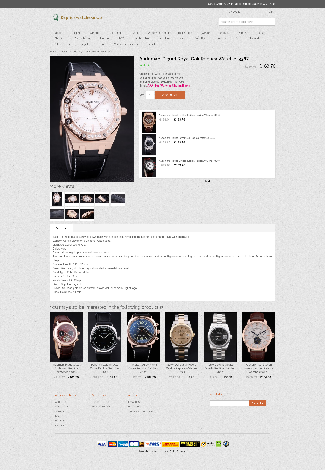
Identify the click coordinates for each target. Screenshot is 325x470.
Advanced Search (102, 406)
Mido (182, 38)
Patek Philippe (62, 44)
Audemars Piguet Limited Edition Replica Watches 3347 (189, 138)
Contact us (62, 406)
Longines (164, 38)
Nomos (221, 38)
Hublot (135, 32)
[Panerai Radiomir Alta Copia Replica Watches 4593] (143, 337)
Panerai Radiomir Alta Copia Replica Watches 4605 (105, 368)
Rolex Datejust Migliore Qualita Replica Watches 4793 (181, 368)
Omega (94, 32)
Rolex (57, 32)
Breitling (76, 32)
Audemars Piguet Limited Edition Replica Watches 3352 (189, 160)
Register (133, 406)
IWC (122, 38)
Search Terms (100, 402)
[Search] (271, 22)
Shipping (60, 411)
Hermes (105, 38)
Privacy (59, 420)
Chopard (59, 38)
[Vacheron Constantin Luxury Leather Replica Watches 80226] (258, 337)
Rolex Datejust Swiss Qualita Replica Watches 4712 (220, 368)
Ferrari (261, 32)
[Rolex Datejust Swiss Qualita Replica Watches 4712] (220, 337)
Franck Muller (82, 38)
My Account (135, 402)
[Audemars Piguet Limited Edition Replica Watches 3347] (149, 145)
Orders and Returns (140, 411)
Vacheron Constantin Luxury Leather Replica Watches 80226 (258, 368)
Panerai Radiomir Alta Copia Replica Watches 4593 (143, 368)
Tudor (101, 44)
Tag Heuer (115, 32)
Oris (238, 38)
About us (60, 402)
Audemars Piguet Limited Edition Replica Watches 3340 (189, 115)
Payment (60, 425)
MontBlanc (201, 38)
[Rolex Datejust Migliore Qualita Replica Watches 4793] (181, 337)
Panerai (254, 38)
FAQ (57, 416)
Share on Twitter (153, 105)
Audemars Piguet (158, 32)
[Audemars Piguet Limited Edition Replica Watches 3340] (149, 122)
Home (53, 51)
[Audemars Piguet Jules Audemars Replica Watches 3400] (66, 337)
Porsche (243, 32)
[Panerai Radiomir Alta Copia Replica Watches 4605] (104, 337)
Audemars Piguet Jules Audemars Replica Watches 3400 (66, 368)
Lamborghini (141, 38)
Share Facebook (146, 105)
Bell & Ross (185, 32)
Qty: (141, 95)
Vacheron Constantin (126, 44)
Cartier (206, 32)
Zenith (152, 44)
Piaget (84, 44)
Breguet (224, 32)
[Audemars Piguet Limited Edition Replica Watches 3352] (149, 168)
